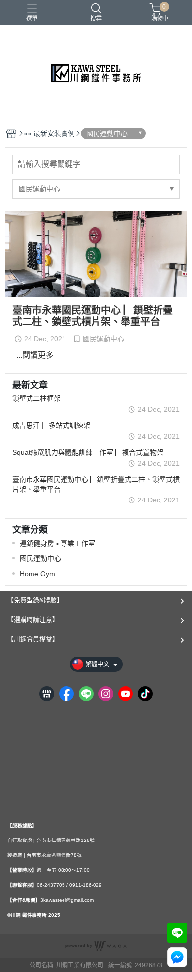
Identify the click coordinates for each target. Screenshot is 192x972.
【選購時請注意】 (33, 619)
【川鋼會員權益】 (33, 639)
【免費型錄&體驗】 (35, 600)
